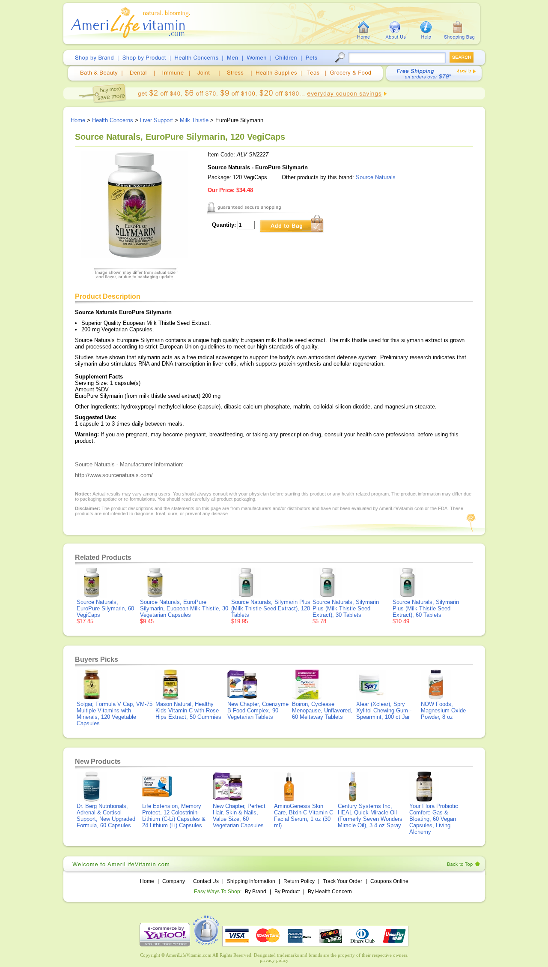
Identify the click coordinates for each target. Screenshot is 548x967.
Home (78, 120)
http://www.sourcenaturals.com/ (114, 475)
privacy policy (274, 960)
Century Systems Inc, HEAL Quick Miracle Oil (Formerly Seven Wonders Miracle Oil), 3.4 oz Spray (370, 816)
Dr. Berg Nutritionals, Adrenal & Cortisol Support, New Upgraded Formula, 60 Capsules (106, 816)
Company (173, 881)
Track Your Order (342, 881)
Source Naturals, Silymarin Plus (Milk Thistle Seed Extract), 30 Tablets (346, 608)
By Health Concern (330, 892)
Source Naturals (376, 177)
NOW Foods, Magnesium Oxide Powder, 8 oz (443, 710)
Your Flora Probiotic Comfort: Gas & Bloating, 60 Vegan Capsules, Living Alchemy (433, 819)
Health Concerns (112, 120)
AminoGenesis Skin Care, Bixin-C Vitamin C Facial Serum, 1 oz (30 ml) (303, 816)
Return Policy (299, 881)
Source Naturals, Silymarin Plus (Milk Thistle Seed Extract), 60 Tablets (426, 608)
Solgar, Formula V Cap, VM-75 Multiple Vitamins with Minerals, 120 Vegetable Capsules (114, 714)
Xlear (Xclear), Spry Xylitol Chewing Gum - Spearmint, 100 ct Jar (383, 710)
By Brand (255, 892)
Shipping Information (251, 881)
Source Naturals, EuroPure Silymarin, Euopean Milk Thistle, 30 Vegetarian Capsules (184, 608)
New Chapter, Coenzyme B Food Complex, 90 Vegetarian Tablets (258, 710)
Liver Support (156, 120)
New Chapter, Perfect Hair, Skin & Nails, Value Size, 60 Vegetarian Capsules (239, 816)
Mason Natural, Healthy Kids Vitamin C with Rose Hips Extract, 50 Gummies (188, 710)
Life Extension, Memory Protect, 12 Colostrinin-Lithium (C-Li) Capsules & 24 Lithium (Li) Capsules (174, 816)
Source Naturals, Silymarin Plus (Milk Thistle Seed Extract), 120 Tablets (270, 608)
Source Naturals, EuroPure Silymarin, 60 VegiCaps (105, 608)
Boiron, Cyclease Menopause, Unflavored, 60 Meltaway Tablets (322, 710)
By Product (287, 892)
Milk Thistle (194, 120)
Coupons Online (389, 881)
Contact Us (206, 881)
